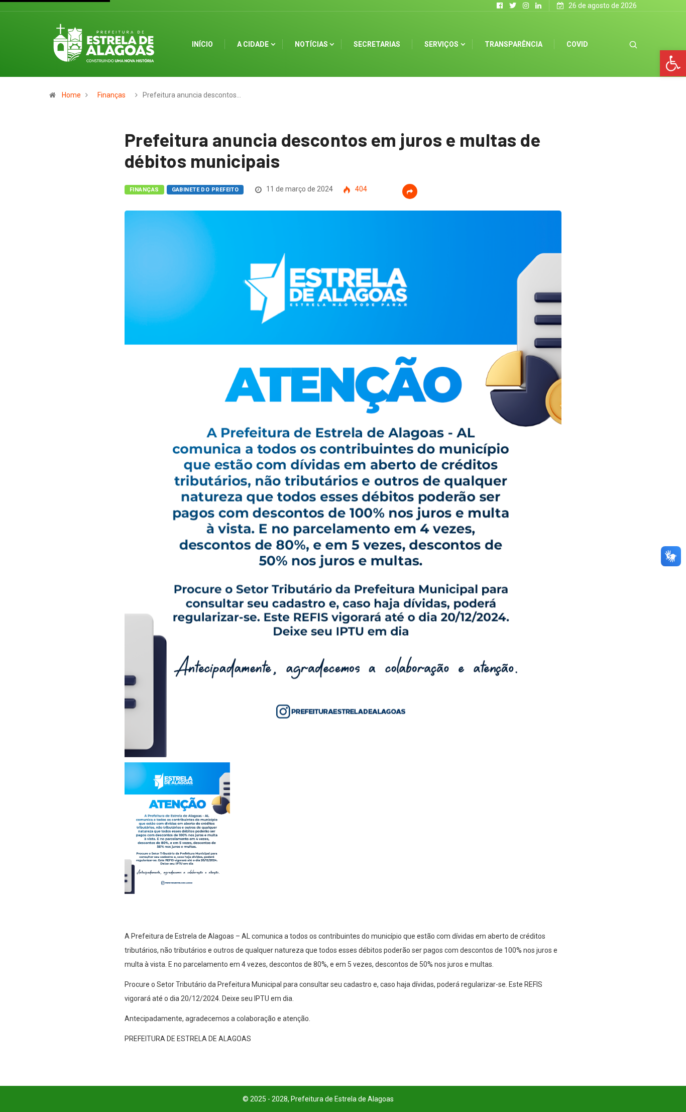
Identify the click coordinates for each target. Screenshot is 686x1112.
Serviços (441, 44)
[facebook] (500, 5)
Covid (577, 44)
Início (202, 44)
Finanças (111, 95)
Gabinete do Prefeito (205, 189)
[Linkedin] (538, 5)
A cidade (253, 44)
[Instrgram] (526, 5)
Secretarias (377, 44)
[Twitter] (512, 5)
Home (71, 95)
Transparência (513, 44)
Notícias (311, 44)
